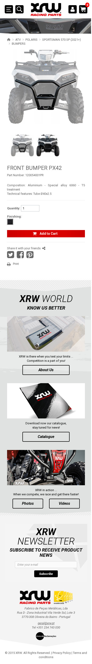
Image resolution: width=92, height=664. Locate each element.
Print (16, 264)
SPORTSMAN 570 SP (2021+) (61, 39)
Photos (28, 503)
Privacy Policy (62, 653)
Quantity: (13, 208)
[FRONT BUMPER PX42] (22, 145)
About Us (46, 370)
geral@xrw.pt (46, 623)
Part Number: (16, 175)
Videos (64, 503)
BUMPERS (18, 43)
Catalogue (46, 436)
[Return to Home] (8, 39)
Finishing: (14, 216)
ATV (18, 39)
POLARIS (31, 39)
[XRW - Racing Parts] (46, 9)
